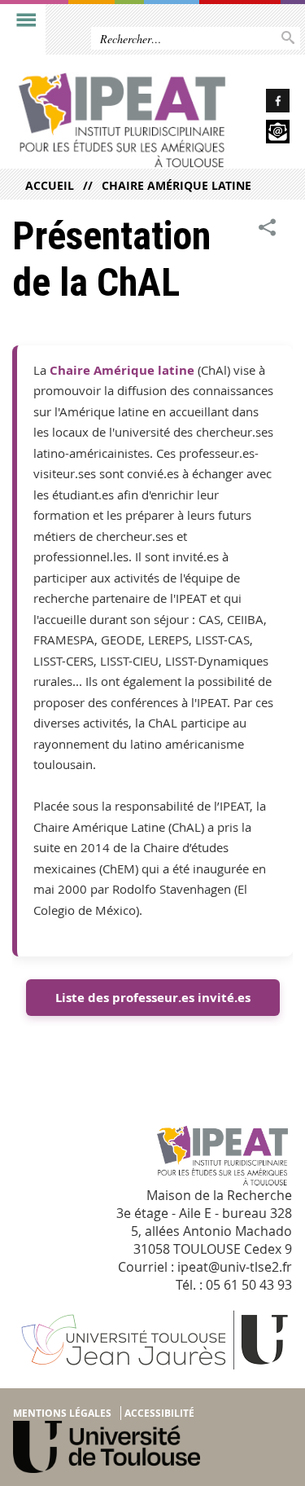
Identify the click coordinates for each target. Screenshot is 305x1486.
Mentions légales (62, 1413)
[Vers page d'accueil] (122, 120)
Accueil (49, 185)
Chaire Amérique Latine (176, 185)
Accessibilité (159, 1413)
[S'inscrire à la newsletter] (267, 134)
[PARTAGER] (268, 228)
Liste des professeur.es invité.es (153, 997)
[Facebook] (267, 103)
